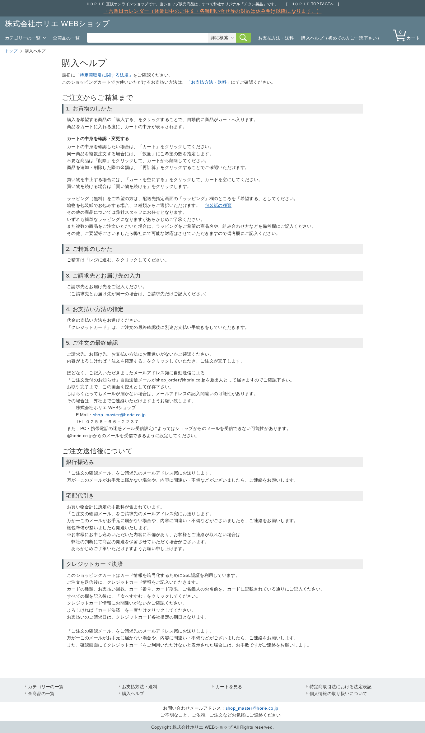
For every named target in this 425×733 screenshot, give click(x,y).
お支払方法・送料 (276, 37)
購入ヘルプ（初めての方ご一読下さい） (341, 37)
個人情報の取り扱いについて (338, 693)
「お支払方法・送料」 (208, 82)
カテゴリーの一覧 (22, 37)
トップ (11, 51)
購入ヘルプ (133, 693)
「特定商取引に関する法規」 (104, 74)
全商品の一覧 (66, 37)
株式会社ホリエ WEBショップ (57, 23)
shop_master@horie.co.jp (119, 414)
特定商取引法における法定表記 (341, 686)
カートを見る (229, 686)
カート (409, 35)
